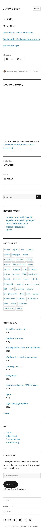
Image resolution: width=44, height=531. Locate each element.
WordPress (9, 308)
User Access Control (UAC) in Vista (22, 385)
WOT (19, 308)
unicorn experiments (15, 227)
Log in (9, 433)
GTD (24, 274)
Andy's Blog (11, 8)
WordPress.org (12, 442)
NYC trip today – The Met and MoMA (23, 347)
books (25, 255)
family (7, 269)
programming (10, 294)
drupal (7, 264)
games (16, 274)
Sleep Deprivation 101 (16, 329)
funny (7, 274)
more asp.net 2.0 (13, 366)
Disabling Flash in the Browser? (18, 32)
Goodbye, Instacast (15, 338)
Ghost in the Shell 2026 (17, 223)
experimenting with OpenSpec (20, 220)
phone (30, 289)
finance (16, 269)
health (7, 279)
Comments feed (13, 439)
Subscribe (10, 484)
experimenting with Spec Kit (19, 217)
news (36, 284)
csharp (29, 259)
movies (19, 284)
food (24, 269)
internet (17, 279)
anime (7, 250)
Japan (26, 279)
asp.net (30, 250)
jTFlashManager (11, 46)
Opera (8, 394)
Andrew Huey (12, 71)
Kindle (35, 279)
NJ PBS (9, 230)
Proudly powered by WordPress (26, 527)
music (28, 284)
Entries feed (11, 436)
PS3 (22, 294)
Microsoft (8, 284)
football (32, 269)
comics (20, 259)
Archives (7, 512)
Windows (22, 304)
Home (6, 500)
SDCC (35, 294)
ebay (30, 264)
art (22, 250)
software (34, 71)
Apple (16, 250)
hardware (32, 274)
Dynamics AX (19, 264)
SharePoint (9, 299)
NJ (5, 289)
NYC (12, 289)
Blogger (16, 255)
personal (20, 289)
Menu (36, 8)
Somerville (33, 299)
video (13, 304)
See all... (7, 413)
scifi (28, 294)
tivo (6, 304)
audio (7, 255)
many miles (11, 375)
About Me (8, 506)
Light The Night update (17, 403)
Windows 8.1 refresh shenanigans (21, 357)
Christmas (9, 259)
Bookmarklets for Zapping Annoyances (21, 39)
